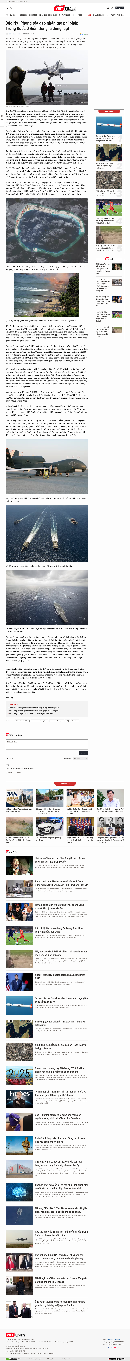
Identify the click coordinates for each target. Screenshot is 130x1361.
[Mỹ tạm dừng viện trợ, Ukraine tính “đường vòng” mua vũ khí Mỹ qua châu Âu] (117, 299)
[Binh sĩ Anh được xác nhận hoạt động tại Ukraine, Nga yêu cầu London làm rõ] (19, 1145)
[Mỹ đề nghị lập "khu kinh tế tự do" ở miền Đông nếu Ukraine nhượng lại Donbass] (19, 1285)
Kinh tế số (33, 15)
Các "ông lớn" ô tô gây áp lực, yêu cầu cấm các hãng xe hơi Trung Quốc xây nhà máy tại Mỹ (58, 1163)
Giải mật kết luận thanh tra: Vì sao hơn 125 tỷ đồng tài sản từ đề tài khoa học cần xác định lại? (49, 811)
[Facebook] (73, 34)
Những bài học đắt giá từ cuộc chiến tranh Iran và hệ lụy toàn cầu (106, 193)
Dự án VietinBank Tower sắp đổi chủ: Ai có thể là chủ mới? (19, 810)
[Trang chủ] (7, 15)
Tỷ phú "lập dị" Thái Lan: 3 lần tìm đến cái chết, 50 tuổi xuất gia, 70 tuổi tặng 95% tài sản (60, 1093)
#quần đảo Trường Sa (56, 721)
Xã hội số (13, 15)
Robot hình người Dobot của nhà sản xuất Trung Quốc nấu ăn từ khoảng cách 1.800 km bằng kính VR (103, 285)
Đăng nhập (120, 8)
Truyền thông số (117, 15)
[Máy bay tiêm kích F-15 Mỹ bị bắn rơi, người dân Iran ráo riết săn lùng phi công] (109, 235)
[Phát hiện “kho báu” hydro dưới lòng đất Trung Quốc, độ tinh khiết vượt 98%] (19, 826)
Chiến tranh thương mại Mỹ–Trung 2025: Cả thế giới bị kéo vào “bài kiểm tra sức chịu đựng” (59, 1070)
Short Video (77, 15)
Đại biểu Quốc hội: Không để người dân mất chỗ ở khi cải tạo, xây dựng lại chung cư (79, 811)
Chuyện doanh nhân (100, 15)
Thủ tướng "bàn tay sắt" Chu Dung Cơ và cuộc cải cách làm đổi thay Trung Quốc (103, 268)
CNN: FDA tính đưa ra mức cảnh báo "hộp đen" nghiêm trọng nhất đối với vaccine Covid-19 (58, 1116)
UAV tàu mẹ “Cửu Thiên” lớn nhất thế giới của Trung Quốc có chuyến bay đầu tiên (61, 1233)
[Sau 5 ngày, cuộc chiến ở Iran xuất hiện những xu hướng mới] (109, 152)
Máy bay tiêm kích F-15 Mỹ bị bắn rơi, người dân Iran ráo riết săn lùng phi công (105, 248)
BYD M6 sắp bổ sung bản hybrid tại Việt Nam (48, 839)
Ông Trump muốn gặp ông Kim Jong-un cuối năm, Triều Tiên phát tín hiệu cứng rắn (80, 840)
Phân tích (12, 852)
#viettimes (75, 721)
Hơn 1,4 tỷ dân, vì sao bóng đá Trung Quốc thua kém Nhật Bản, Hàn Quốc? (105, 220)
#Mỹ (67, 721)
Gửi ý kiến (83, 753)
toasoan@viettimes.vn (113, 1339)
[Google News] (83, 34)
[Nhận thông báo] (108, 8)
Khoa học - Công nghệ (48, 15)
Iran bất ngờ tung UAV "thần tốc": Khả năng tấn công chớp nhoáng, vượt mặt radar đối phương (59, 1256)
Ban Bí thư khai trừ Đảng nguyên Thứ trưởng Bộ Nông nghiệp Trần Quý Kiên (110, 810)
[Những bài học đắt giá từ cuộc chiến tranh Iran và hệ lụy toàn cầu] (109, 180)
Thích (10, 772)
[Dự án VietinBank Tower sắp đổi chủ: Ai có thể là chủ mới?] (19, 798)
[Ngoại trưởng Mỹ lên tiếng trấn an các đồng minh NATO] (19, 982)
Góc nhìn (23, 15)
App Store (112, 1359)
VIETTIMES (65, 8)
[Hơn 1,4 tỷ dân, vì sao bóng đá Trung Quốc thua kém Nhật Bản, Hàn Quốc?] (109, 207)
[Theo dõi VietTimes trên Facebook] (108, 1347)
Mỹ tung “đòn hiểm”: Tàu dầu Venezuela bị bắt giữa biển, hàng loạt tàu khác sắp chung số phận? (61, 1210)
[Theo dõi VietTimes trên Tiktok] (118, 1347)
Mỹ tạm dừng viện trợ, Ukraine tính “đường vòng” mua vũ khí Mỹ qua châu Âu (103, 301)
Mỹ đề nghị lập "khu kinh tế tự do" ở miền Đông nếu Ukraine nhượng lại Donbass (61, 1280)
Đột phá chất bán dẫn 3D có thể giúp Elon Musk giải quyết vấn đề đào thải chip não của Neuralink (61, 1186)
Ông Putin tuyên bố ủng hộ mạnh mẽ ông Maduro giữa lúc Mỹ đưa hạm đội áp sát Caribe (60, 1303)
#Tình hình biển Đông (22, 721)
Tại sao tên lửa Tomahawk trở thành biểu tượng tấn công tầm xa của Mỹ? (105, 138)
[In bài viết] (76, 34)
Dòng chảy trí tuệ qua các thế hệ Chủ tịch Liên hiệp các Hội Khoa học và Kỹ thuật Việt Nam (110, 840)
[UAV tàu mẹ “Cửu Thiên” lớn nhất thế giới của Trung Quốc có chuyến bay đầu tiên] (19, 1239)
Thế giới (87, 15)
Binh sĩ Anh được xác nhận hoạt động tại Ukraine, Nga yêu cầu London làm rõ (60, 1140)
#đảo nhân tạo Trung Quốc (39, 721)
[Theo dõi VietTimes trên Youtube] (115, 1347)
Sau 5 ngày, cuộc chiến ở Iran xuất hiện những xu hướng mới (105, 166)
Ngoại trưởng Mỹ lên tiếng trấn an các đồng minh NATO (60, 976)
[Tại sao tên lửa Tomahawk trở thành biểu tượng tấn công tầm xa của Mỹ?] (109, 125)
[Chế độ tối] (112, 8)
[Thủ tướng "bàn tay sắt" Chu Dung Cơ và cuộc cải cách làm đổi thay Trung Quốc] (117, 266)
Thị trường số (64, 15)
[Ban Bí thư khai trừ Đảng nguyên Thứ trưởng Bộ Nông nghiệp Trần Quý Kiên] (110, 798)
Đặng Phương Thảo (15, 34)
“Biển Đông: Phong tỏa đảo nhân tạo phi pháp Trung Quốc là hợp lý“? (34, 708)
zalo (112, 1347)
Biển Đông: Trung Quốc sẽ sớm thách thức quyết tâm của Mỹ (31, 714)
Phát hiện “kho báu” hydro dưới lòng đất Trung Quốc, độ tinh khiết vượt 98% (18, 840)
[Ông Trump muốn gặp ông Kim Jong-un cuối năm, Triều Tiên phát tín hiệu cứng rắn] (80, 826)
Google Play (120, 1359)
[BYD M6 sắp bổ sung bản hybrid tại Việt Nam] (49, 826)
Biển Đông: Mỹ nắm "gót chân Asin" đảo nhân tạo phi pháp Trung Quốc (34, 711)
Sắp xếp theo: (67, 758)
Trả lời (18, 772)
